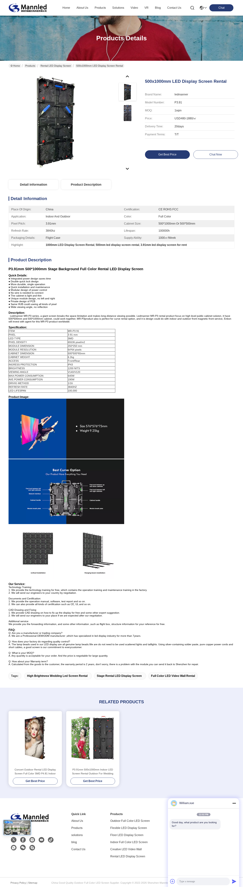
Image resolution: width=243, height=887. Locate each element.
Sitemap (32, 882)
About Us (77, 820)
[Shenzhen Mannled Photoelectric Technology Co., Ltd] (28, 7)
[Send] (234, 881)
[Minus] (234, 803)
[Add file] (172, 881)
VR (146, 7)
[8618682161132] (13, 848)
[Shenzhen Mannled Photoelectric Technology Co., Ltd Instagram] (32, 840)
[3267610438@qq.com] (32, 848)
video (134, 7)
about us (82, 7)
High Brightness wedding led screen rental (57, 675)
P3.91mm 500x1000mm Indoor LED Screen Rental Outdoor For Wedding (92, 771)
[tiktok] (50, 840)
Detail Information (33, 184)
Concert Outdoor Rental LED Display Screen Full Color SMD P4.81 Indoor (35, 771)
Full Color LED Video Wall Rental (173, 675)
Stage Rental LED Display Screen (119, 675)
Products (30, 65)
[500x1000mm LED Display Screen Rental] (56, 121)
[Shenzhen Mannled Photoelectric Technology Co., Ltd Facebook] (23, 840)
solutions (118, 7)
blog (158, 7)
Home (66, 7)
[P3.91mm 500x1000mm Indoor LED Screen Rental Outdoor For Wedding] (92, 739)
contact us (174, 7)
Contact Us (78, 849)
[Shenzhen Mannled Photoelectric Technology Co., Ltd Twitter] (13, 840)
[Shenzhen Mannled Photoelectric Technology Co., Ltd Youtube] (41, 840)
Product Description (86, 184)
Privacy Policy (18, 882)
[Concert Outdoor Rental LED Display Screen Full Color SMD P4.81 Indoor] (35, 739)
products (100, 7)
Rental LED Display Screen (56, 65)
